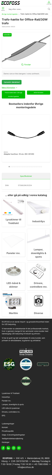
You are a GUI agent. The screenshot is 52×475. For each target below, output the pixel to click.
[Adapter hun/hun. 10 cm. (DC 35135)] (26, 133)
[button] (26, 50)
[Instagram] (13, 448)
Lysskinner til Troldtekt (11, 393)
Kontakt (5, 427)
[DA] (10, 3)
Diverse (38, 313)
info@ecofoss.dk (26, 467)
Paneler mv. (13, 253)
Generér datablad (12, 82)
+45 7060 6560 (40, 464)
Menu (3, 10)
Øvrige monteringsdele (10, 14)
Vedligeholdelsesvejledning (12, 438)
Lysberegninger (8, 424)
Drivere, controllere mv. (11, 412)
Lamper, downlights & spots (38, 253)
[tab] (9, 166)
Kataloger (5, 442)
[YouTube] (19, 448)
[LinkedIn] (8, 448)
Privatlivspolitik (8, 431)
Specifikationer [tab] (26, 176)
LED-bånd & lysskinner (11, 408)
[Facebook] (3, 448)
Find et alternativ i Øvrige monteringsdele (13, 94)
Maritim (13, 313)
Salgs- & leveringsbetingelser (13, 435)
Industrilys (38, 221)
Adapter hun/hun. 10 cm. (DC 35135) (19, 154)
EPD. (3, 416)
